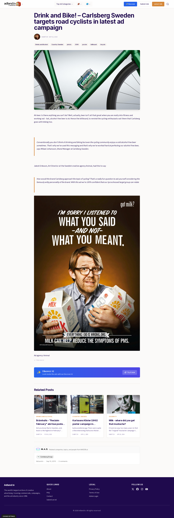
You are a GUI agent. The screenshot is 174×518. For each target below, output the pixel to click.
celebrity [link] (113, 417)
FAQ (48, 492)
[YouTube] (146, 489)
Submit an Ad (52, 500)
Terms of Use (94, 492)
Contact (50, 496)
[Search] (167, 4)
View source (40, 360)
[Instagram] (142, 489)
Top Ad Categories (63, 4)
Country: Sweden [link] (79, 417)
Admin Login (93, 496)
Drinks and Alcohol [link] (44, 417)
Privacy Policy (94, 489)
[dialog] (8, 516)
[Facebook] (137, 489)
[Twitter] (133, 489)
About (49, 489)
